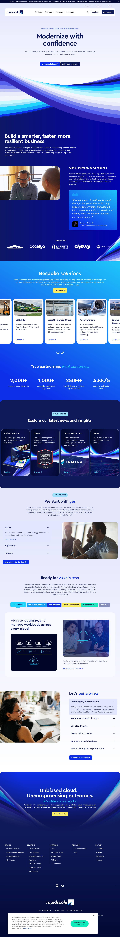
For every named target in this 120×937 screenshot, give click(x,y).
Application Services (36, 856)
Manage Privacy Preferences (80, 923)
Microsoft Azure (57, 852)
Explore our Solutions (79, 757)
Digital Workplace (35, 867)
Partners (109, 6)
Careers (99, 852)
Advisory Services (12, 849)
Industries (70, 12)
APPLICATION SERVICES (36, 605)
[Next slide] (62, 352)
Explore (19, 340)
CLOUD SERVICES (18, 604)
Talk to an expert (69, 64)
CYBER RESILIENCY (89, 605)
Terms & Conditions (44, 910)
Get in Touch (59, 814)
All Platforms (56, 864)
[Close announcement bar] (118, 1)
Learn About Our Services (14, 562)
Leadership (100, 856)
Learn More (9, 539)
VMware (54, 860)
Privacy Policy (59, 910)
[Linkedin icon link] (57, 885)
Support (99, 860)
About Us (99, 849)
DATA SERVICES (54, 605)
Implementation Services (15, 852)
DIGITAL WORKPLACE (71, 605)
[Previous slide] (58, 352)
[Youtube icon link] (62, 886)
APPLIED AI (104, 605)
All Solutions (33, 871)
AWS (53, 849)
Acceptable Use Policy (75, 910)
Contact (106, 12)
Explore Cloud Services (72, 669)
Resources (99, 6)
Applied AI (32, 860)
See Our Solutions (49, 64)
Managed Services (12, 856)
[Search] (87, 12)
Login (94, 12)
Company (88, 6)
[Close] (94, 916)
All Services (10, 860)
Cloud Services (34, 849)
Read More (59, 290)
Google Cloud (56, 856)
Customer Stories (80, 849)
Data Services (34, 852)
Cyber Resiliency (35, 864)
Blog (75, 852)
